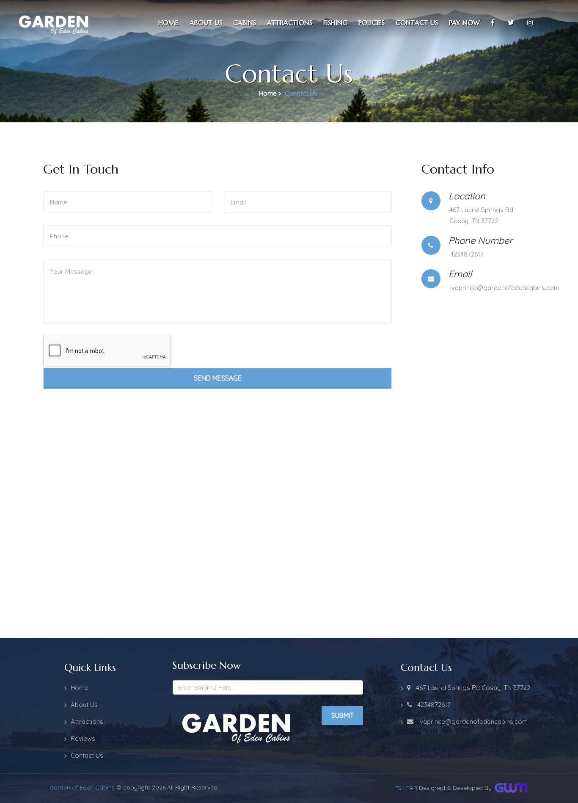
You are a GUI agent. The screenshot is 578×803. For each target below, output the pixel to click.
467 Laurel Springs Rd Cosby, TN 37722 (470, 688)
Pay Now (464, 22)
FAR (411, 788)
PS (398, 788)
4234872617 (467, 254)
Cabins (244, 22)
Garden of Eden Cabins (82, 787)
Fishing (335, 22)
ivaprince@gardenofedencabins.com (504, 288)
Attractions (289, 22)
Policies (371, 22)
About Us (206, 22)
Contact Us (87, 755)
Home (168, 22)
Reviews (83, 738)
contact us (417, 22)
